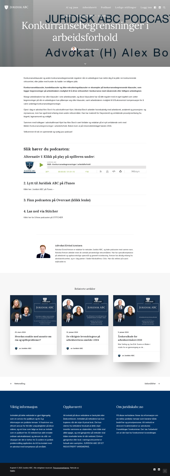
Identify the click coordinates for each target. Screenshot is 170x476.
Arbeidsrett (89, 7)
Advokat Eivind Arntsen (88, 49)
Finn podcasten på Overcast (48, 200)
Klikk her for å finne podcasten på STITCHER (43, 217)
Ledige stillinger (125, 7)
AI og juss (72, 7)
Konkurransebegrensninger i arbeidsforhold (48, 126)
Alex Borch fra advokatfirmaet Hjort (58, 109)
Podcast (67, 16)
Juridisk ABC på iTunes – (43, 189)
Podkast (106, 7)
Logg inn (146, 7)
